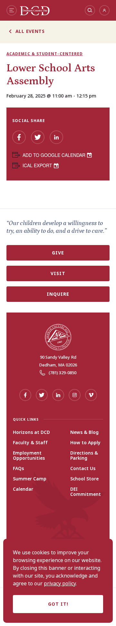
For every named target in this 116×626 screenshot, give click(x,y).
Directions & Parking (84, 455)
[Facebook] (19, 137)
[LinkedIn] (56, 137)
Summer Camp (29, 478)
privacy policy (60, 583)
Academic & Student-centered (44, 54)
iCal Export (37, 165)
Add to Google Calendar (54, 155)
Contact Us (82, 468)
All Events (30, 31)
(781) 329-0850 (62, 372)
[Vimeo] (91, 395)
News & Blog (84, 432)
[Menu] (11, 10)
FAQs (18, 468)
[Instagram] (75, 395)
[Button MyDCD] (104, 10)
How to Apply (85, 442)
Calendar (23, 489)
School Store (84, 478)
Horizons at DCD (31, 432)
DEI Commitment (85, 492)
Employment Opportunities (29, 455)
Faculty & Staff (30, 442)
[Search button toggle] (90, 10)
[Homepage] (35, 13)
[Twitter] (37, 137)
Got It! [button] (58, 603)
